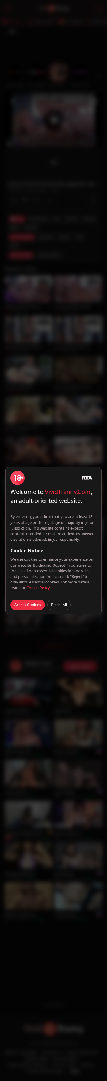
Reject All (59, 604)
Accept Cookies (27, 604)
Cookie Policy (38, 587)
